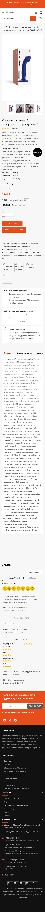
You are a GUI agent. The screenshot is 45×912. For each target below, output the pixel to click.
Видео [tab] (40, 353)
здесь (22, 321)
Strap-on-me (13, 149)
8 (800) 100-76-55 (14, 2)
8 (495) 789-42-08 (32, 2)
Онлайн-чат (9, 851)
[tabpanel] (22, 445)
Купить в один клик (14, 230)
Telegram (19, 851)
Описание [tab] (8, 353)
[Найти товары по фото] (40, 18)
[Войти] (35, 12)
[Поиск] (33, 18)
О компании (8, 730)
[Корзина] (40, 12)
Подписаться (35, 706)
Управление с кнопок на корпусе (22, 252)
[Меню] (3, 12)
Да (18, 611)
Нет (23, 611)
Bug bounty (9, 875)
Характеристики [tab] (24, 353)
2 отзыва (14, 129)
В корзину (12, 224)
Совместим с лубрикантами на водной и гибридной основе (17, 249)
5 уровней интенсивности (17, 243)
